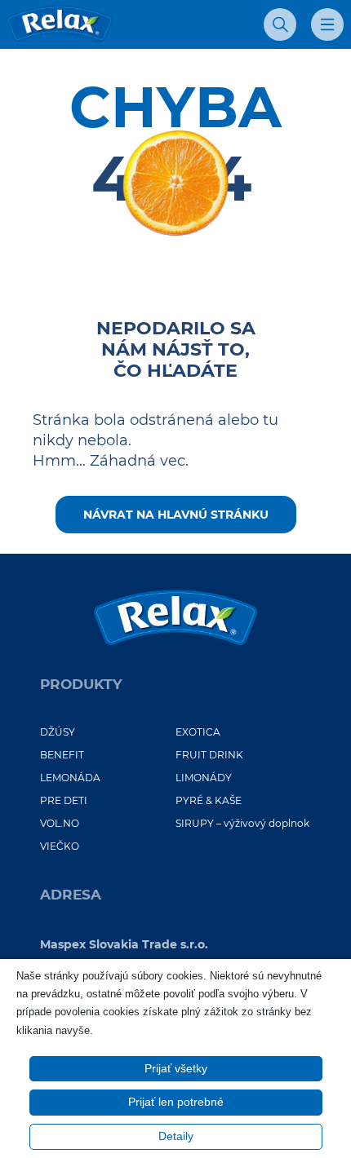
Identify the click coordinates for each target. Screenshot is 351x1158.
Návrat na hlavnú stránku (176, 514)
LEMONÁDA (70, 777)
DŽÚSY (57, 732)
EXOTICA (198, 732)
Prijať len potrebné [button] (176, 1101)
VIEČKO (59, 846)
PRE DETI (63, 800)
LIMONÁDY (204, 777)
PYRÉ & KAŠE (209, 800)
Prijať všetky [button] (175, 1068)
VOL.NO (59, 823)
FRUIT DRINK (209, 755)
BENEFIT (62, 755)
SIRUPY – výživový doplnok (242, 823)
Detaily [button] (175, 1136)
